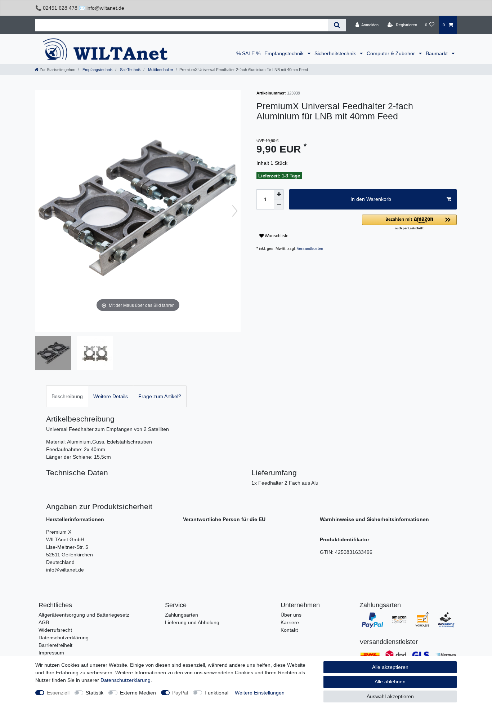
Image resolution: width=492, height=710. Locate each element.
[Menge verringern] (279, 204)
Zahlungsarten (181, 615)
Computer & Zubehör (391, 53)
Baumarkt (437, 53)
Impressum (51, 653)
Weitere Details (110, 396)
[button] (409, 223)
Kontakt (289, 630)
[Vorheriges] (41, 211)
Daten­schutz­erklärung (125, 680)
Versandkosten (310, 248)
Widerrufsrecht (55, 630)
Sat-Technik (130, 69)
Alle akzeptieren (390, 667)
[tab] (67, 396)
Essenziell (58, 693)
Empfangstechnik (284, 53)
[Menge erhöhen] (279, 194)
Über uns (291, 615)
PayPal (180, 693)
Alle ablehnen (390, 681)
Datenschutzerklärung (64, 637)
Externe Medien (138, 693)
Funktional (216, 693)
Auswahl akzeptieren (390, 696)
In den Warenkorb (370, 199)
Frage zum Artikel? (159, 396)
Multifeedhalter (160, 69)
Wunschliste (276, 235)
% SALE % (248, 53)
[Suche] (337, 25)
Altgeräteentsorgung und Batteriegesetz (84, 615)
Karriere (290, 622)
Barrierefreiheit (55, 645)
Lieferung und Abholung (192, 622)
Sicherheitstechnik (335, 53)
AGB (44, 622)
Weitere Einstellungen (260, 693)
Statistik (94, 693)
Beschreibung (67, 396)
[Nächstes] (235, 211)
